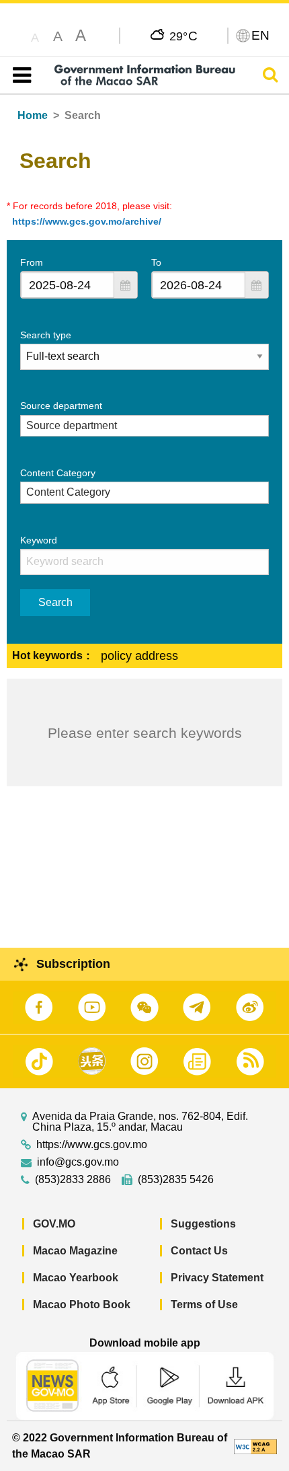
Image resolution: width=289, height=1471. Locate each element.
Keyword (38, 540)
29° (183, 35)
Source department (61, 405)
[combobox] (67, 285)
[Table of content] (19, 75)
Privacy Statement (217, 1277)
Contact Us (199, 1250)
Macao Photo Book (81, 1304)
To (156, 262)
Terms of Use (204, 1304)
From (31, 262)
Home (32, 115)
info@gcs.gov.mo (78, 1162)
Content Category (57, 472)
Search (55, 602)
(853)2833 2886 (73, 1179)
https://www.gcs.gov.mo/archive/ (86, 221)
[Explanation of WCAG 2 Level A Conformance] (255, 1445)
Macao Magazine (75, 1250)
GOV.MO (54, 1224)
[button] (125, 285)
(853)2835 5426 (176, 1179)
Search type (45, 335)
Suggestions (203, 1224)
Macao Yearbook (75, 1277)
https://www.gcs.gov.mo (91, 1144)
